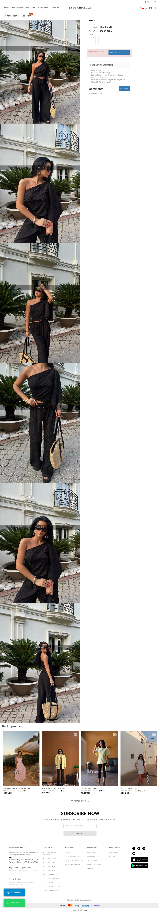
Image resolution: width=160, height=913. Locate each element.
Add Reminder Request (119, 53)
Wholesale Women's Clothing (50, 853)
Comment (124, 89)
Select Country (80, 801)
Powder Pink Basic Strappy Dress (16, 788)
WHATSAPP (15, 903)
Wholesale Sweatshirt (51, 878)
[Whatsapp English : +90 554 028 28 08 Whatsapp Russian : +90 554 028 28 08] (24, 857)
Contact (68, 852)
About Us (112, 856)
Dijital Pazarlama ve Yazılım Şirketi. (81, 900)
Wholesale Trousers (50, 891)
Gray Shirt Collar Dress (129, 788)
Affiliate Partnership (72, 864)
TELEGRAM (16, 892)
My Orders (91, 856)
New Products (114, 852)
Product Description (101, 65)
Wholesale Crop (49, 866)
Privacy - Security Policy (74, 860)
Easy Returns (92, 860)
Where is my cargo (94, 864)
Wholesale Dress (49, 870)
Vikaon (84, 910)
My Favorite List (92, 868)
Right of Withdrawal (72, 856)
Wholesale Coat (49, 862)
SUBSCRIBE (80, 833)
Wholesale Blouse (49, 858)
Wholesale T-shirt (49, 882)
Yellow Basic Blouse (89, 788)
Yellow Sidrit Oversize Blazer (54, 788)
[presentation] (2, 759)
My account (91, 852)
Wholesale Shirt (49, 874)
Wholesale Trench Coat (51, 887)
